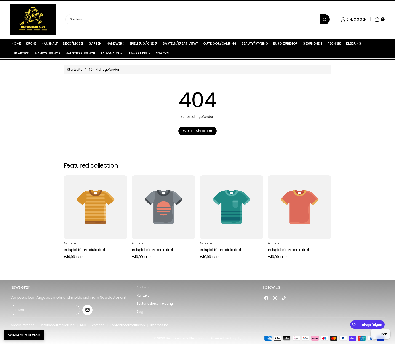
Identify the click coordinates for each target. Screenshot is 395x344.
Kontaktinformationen (127, 325)
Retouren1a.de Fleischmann (188, 338)
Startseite (75, 69)
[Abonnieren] (87, 310)
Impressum (159, 325)
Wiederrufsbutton (24, 335)
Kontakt (143, 295)
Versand (98, 325)
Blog (140, 311)
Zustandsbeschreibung (155, 303)
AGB (83, 325)
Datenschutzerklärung (57, 325)
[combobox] (197, 19)
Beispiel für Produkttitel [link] (84, 249)
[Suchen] (325, 19)
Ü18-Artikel (137, 53)
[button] (379, 19)
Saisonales (109, 53)
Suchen (143, 287)
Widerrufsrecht (22, 325)
